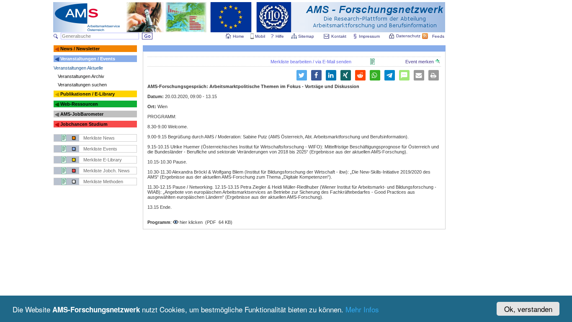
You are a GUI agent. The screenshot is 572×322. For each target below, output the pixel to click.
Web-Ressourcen (79, 103)
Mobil (260, 36)
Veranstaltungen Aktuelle (78, 67)
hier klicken (191, 222)
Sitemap (306, 36)
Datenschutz (408, 36)
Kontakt (338, 36)
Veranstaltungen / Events (87, 58)
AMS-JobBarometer (81, 114)
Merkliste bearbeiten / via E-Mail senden (311, 61)
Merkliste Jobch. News (106, 170)
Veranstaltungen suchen (82, 84)
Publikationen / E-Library (87, 93)
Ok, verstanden (528, 309)
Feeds (438, 36)
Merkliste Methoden (103, 181)
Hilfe (280, 36)
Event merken (420, 61)
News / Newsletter (80, 48)
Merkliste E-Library (102, 159)
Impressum (369, 36)
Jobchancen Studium (84, 124)
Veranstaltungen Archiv (81, 76)
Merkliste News (99, 137)
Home (238, 36)
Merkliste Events (100, 148)
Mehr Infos (362, 309)
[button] (301, 75)
